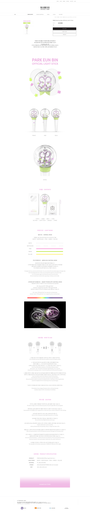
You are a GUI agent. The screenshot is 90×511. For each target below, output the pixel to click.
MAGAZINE (60, 14)
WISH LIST (64, 34)
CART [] (71, 1)
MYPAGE (67, 1)
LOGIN (61, 1)
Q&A (75, 1)
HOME (58, 1)
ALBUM (48, 14)
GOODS (54, 14)
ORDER (64, 1)
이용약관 (25, 500)
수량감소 (62, 25)
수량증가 (61, 25)
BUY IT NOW (65, 28)
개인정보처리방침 (20, 500)
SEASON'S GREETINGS (40, 14)
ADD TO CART (64, 31)
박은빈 (58, 17)
